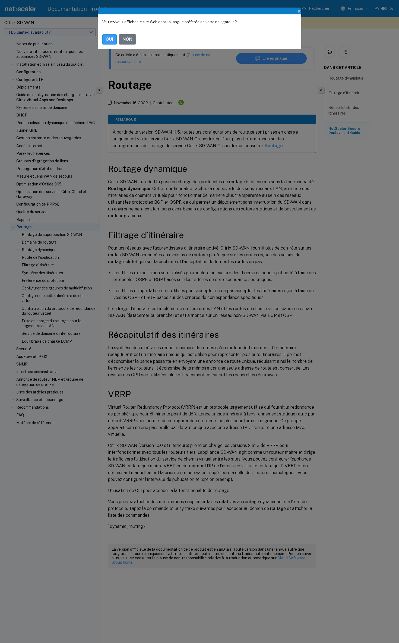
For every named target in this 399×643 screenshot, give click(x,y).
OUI (109, 39)
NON (127, 39)
